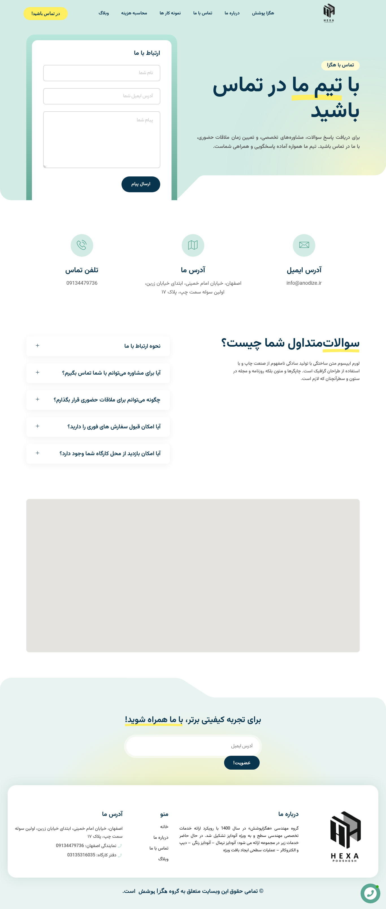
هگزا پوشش (263, 13)
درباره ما (232, 13)
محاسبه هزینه (134, 13)
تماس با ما (202, 13)
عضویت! (242, 762)
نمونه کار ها (170, 13)
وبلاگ (104, 13)
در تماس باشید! (45, 13)
